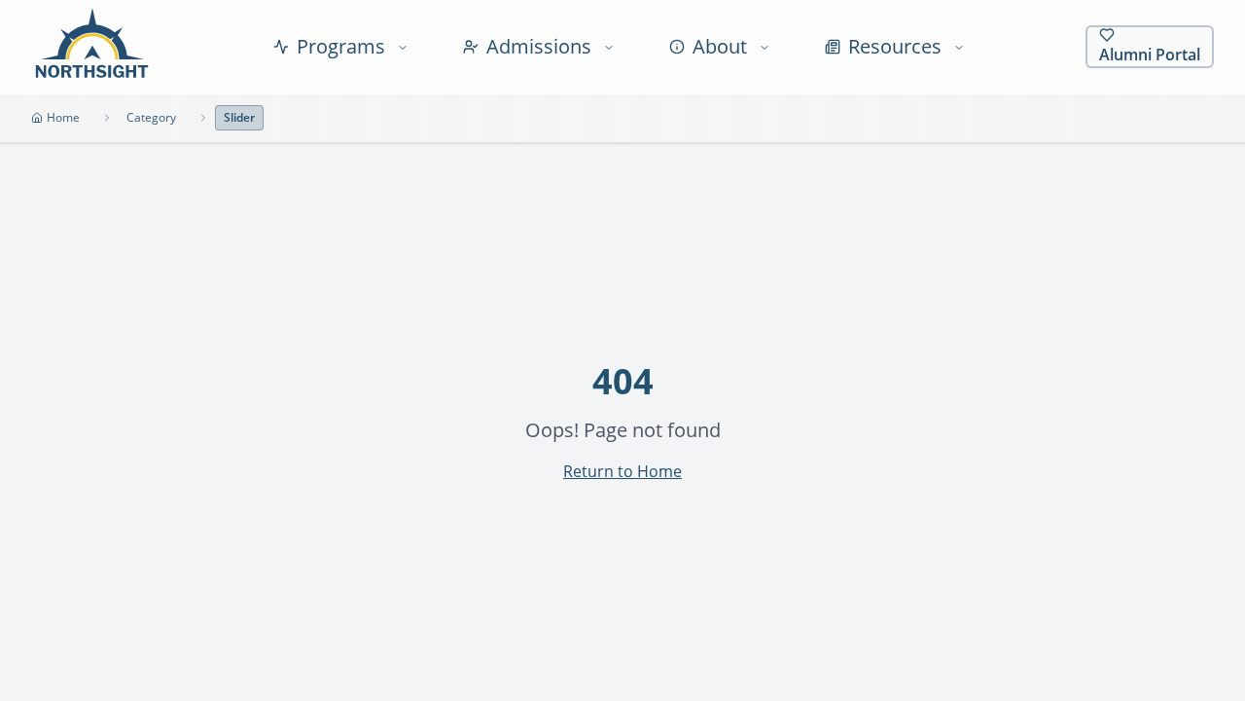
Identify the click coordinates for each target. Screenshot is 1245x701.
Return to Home (622, 471)
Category (151, 117)
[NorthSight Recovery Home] (92, 47)
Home (63, 117)
